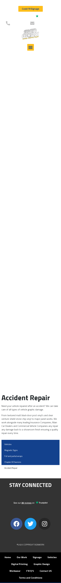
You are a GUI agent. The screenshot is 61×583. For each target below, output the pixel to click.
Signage (37, 557)
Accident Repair (10, 467)
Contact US (46, 571)
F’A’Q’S (30, 571)
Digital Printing (19, 564)
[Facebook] (16, 524)
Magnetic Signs (11, 450)
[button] (30, 47)
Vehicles (8, 444)
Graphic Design (42, 564)
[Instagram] (44, 524)
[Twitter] (30, 524)
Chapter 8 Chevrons (12, 462)
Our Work (22, 557)
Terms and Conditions (30, 577)
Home (8, 557)
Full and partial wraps (13, 456)
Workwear (14, 571)
